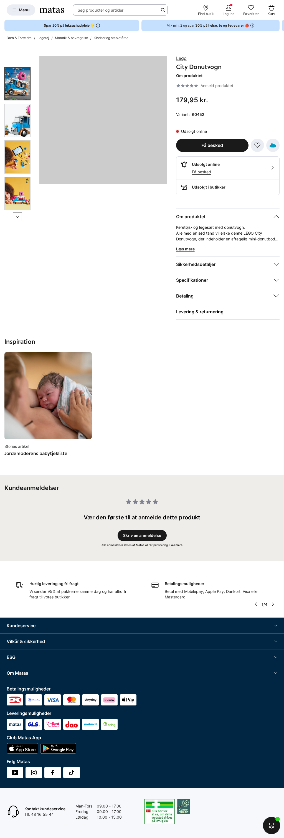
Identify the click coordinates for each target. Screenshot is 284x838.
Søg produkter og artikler (100, 10)
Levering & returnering (200, 311)
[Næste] (17, 216)
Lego (181, 58)
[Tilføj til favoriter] (257, 145)
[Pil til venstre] (256, 604)
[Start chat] (271, 825)
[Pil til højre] (279, 25)
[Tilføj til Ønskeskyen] (273, 145)
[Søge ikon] (162, 10)
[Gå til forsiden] (52, 10)
